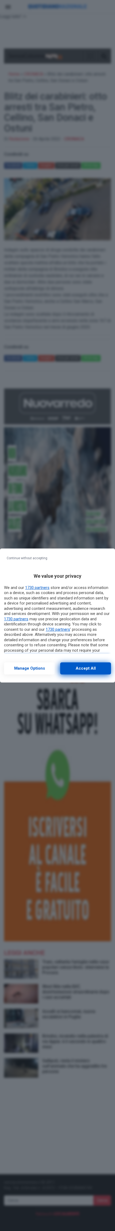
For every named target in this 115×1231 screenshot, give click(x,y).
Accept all (86, 668)
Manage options (29, 668)
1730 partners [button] (37, 587)
